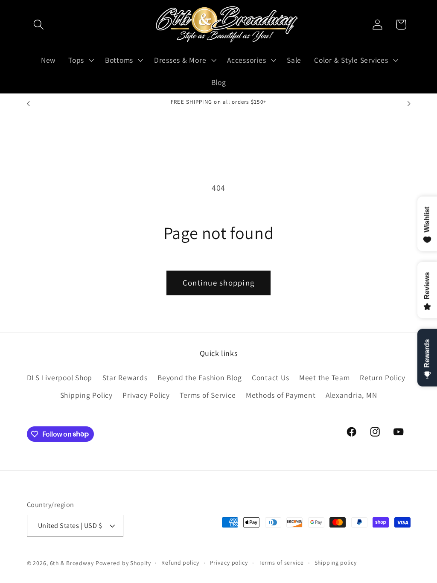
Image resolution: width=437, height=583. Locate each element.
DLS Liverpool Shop (60, 377)
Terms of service (281, 562)
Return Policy (382, 377)
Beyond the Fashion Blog (199, 377)
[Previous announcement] (28, 103)
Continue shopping (218, 282)
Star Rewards (125, 377)
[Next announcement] (408, 103)
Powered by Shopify (123, 563)
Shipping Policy (86, 395)
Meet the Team (324, 377)
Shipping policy (336, 562)
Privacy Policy (146, 395)
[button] (38, 24)
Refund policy (180, 562)
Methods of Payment (281, 395)
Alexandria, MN (351, 395)
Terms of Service (208, 395)
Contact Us (270, 377)
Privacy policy (229, 562)
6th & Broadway (72, 563)
